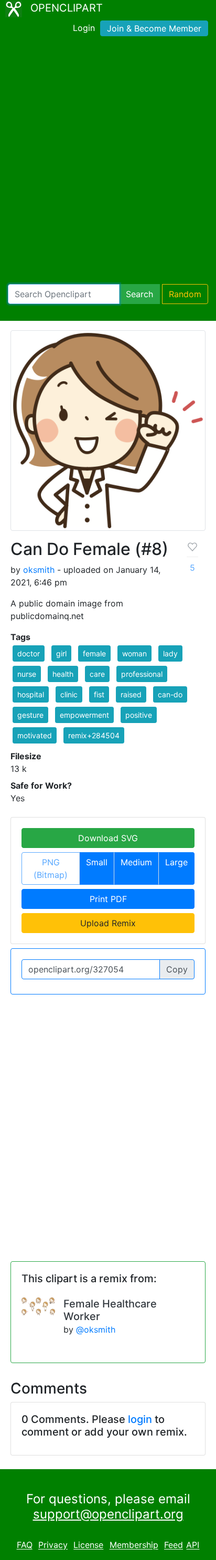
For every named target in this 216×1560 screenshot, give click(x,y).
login (140, 1419)
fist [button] (99, 694)
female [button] (94, 653)
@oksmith (95, 1329)
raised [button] (131, 694)
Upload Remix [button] (108, 923)
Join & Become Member (154, 28)
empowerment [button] (84, 714)
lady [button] (170, 653)
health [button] (62, 673)
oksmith (39, 569)
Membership (134, 1545)
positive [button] (138, 714)
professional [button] (142, 673)
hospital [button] (30, 694)
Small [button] (96, 862)
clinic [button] (69, 694)
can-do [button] (170, 694)
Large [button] (176, 862)
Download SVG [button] (108, 838)
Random (185, 294)
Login (84, 28)
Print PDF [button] (108, 899)
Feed (173, 1545)
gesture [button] (30, 714)
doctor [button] (28, 653)
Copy (177, 969)
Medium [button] (136, 862)
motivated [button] (34, 735)
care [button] (97, 673)
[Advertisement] (108, 162)
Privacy (53, 1545)
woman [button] (134, 653)
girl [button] (61, 653)
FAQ (25, 1545)
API (192, 1545)
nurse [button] (26, 673)
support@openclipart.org (108, 1514)
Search (139, 294)
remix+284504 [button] (94, 735)
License (88, 1545)
